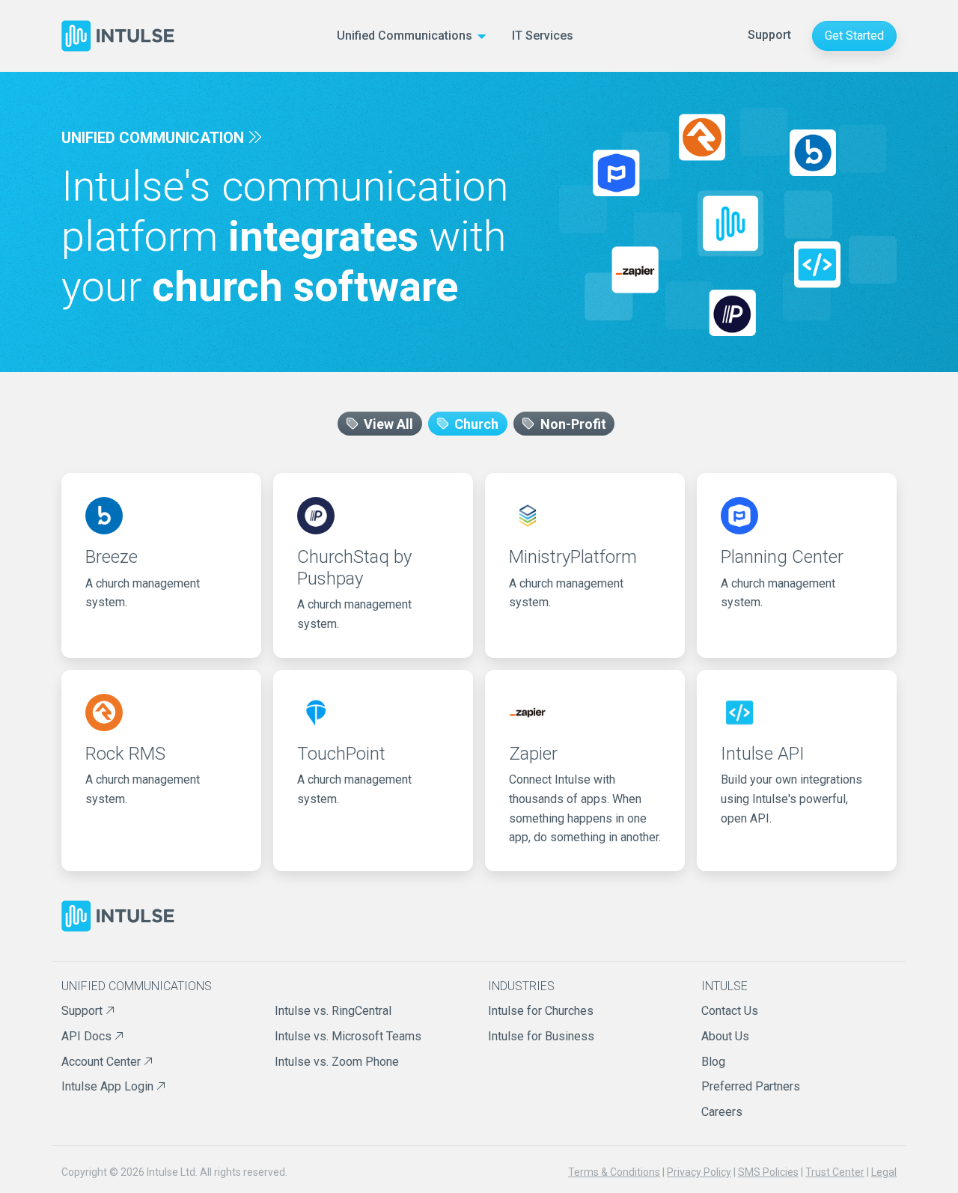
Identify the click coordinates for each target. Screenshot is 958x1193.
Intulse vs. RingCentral (333, 1011)
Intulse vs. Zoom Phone (337, 1062)
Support (769, 35)
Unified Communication (152, 138)
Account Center (102, 1062)
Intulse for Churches (541, 1011)
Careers (721, 1112)
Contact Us (729, 1011)
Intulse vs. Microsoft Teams (348, 1036)
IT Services (542, 35)
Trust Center (834, 1172)
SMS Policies (768, 1172)
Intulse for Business (541, 1036)
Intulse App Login (108, 1086)
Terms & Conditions (614, 1172)
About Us (725, 1036)
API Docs (88, 1036)
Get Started (854, 35)
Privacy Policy (699, 1172)
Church (474, 423)
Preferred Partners (750, 1086)
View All (387, 423)
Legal (884, 1172)
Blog (713, 1062)
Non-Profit (571, 423)
